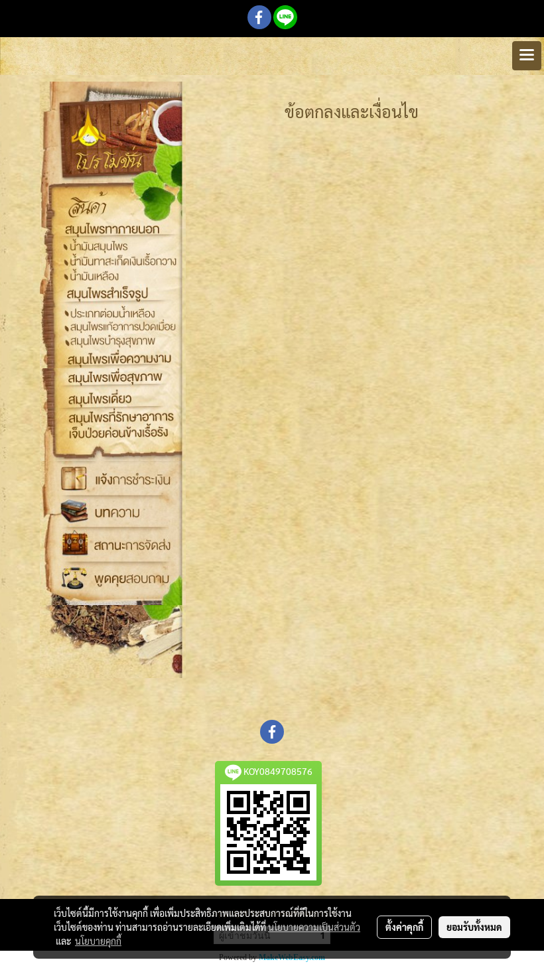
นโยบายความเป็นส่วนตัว (314, 927)
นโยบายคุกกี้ (98, 941)
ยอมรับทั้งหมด (474, 927)
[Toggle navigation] (526, 55)
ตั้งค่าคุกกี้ (404, 927)
